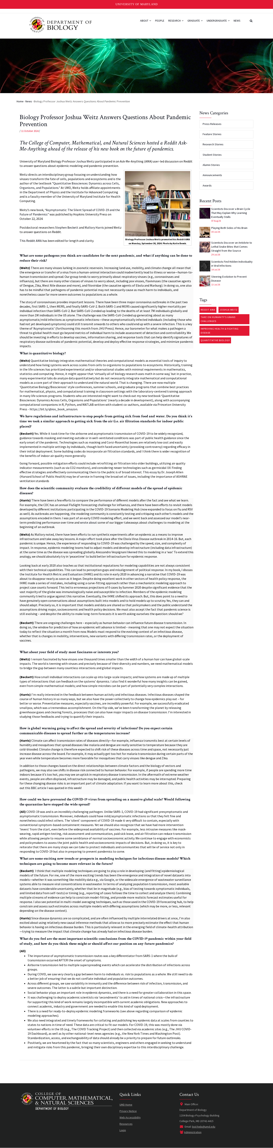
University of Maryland (137, 4)
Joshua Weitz (85, 161)
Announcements (212, 175)
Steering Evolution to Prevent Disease (229, 278)
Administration (192, 1132)
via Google (107, 880)
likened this (135, 552)
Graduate (193, 20)
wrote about (88, 522)
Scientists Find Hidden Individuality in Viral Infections (232, 263)
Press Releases (212, 124)
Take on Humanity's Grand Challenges (218, 319)
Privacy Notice (128, 1111)
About (144, 20)
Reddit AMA (208, 309)
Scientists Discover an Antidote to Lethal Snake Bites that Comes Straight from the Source (231, 246)
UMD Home (126, 1104)
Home (20, 101)
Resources (126, 1124)
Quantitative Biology (215, 340)
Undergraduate (217, 20)
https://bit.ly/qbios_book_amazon (53, 409)
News (237, 20)
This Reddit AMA (31, 241)
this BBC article (35, 788)
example (139, 770)
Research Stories (213, 144)
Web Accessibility (130, 1117)
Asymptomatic (44, 328)
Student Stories (212, 154)
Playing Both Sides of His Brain (229, 228)
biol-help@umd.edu (203, 1126)
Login (123, 1130)
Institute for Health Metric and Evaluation (54, 574)
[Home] (60, 24)
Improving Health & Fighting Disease (220, 330)
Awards (207, 185)
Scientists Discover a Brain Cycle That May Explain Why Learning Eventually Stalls (230, 213)
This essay (150, 472)
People (159, 20)
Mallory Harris (94, 227)
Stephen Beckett (66, 227)
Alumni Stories (211, 165)
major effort (87, 539)
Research (174, 20)
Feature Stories (212, 134)
